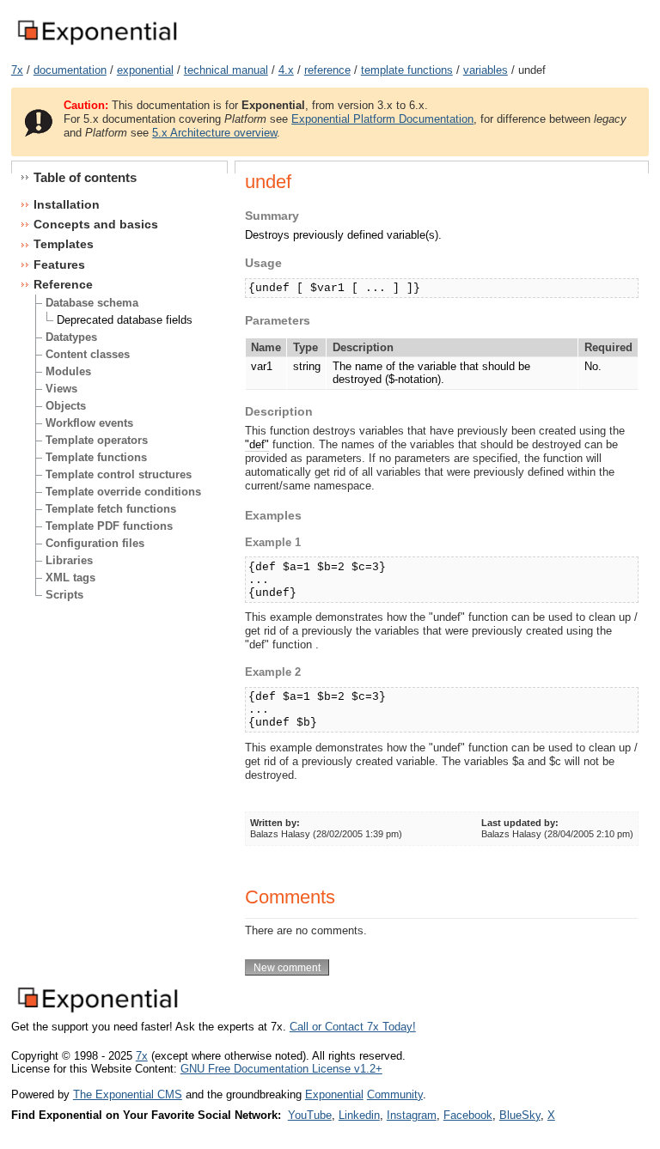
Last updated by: (520, 823)
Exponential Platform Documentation (382, 118)
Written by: (275, 823)
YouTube (310, 1115)
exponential (145, 70)
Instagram (412, 1115)
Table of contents (85, 177)
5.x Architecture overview (214, 132)
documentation (70, 70)
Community (395, 1094)
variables (485, 70)
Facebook (467, 1115)
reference (327, 70)
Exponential (334, 1094)
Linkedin (359, 1115)
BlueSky (520, 1115)
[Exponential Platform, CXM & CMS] (96, 46)
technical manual (226, 70)
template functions (407, 70)
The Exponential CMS (127, 1094)
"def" (257, 444)
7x (17, 70)
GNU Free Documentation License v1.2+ (281, 1068)
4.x (286, 70)
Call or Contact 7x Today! (353, 1026)
